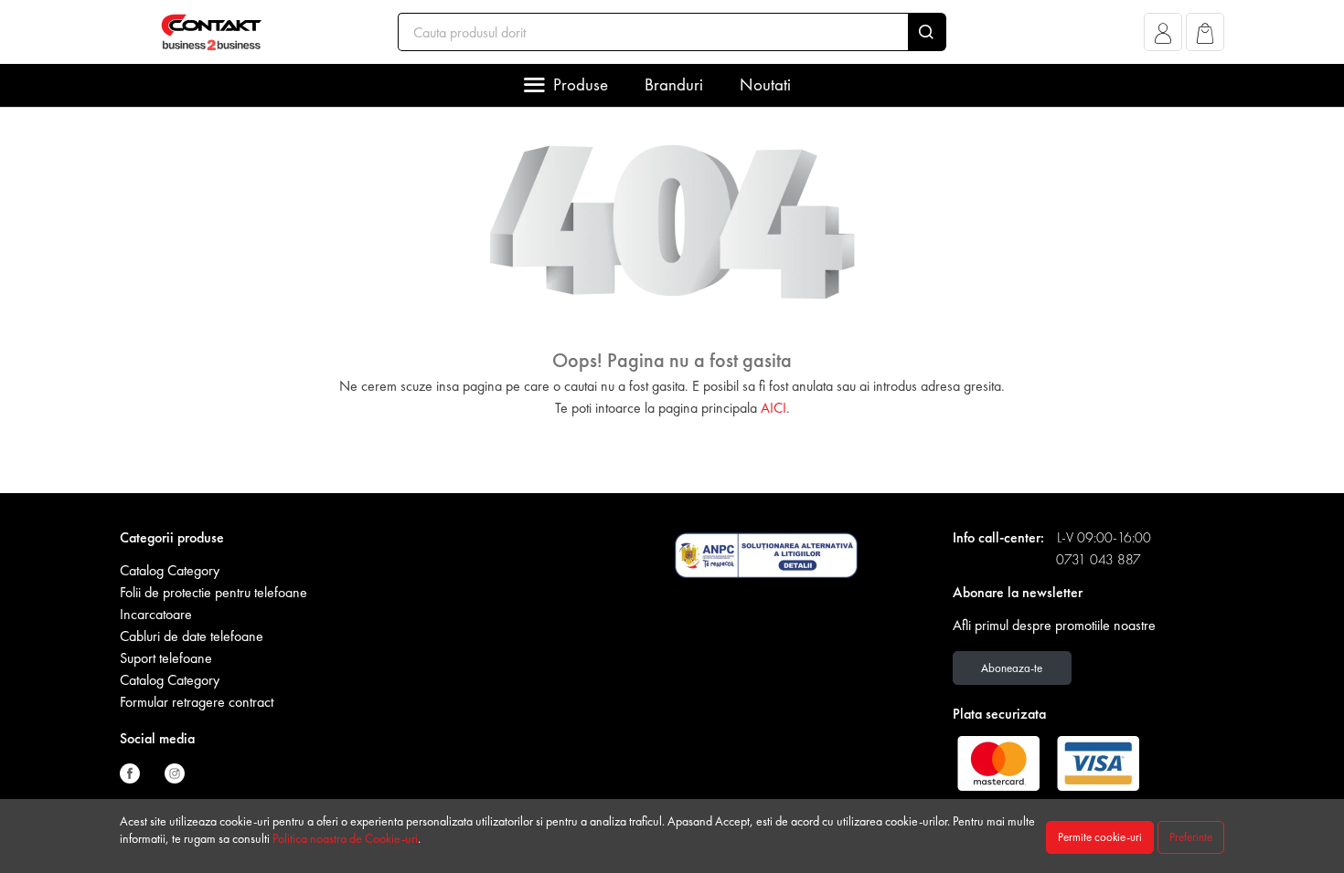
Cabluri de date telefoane (191, 636)
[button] (1163, 37)
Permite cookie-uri (1100, 837)
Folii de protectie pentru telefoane (213, 592)
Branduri (674, 84)
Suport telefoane (166, 658)
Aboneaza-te (1011, 668)
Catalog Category (169, 570)
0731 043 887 (1098, 559)
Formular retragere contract (196, 701)
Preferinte (1190, 837)
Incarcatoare (156, 614)
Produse (580, 84)
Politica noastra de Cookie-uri (345, 838)
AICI (773, 407)
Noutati (765, 84)
